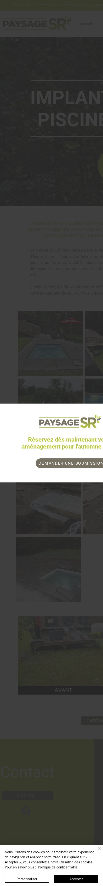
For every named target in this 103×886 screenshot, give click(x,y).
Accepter (76, 878)
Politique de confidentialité (57, 867)
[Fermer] (96, 851)
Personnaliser (27, 878)
